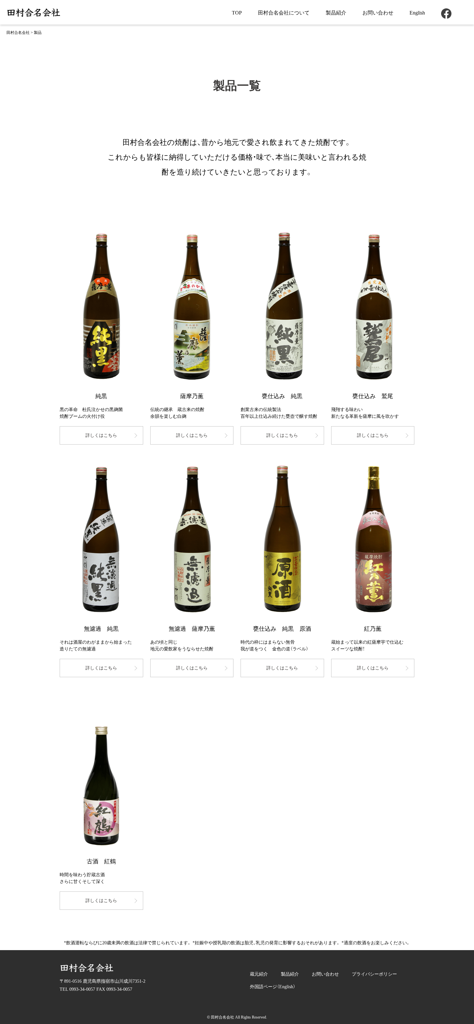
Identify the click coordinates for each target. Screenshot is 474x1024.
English (417, 12)
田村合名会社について (284, 12)
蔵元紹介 (259, 974)
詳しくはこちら (101, 435)
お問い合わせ (377, 12)
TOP (237, 12)
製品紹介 (336, 12)
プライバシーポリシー (374, 974)
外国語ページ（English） (272, 986)
